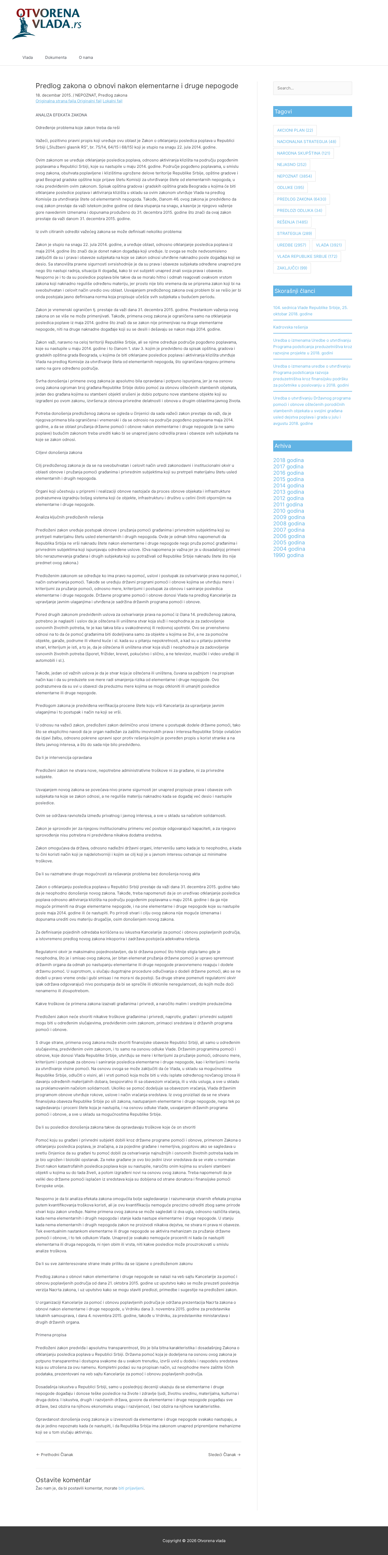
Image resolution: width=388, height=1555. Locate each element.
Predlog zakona (112, 95)
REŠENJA (292, 222)
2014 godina (288, 485)
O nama (86, 57)
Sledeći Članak (224, 1454)
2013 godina (288, 492)
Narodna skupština (303, 153)
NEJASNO (291, 164)
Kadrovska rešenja (290, 327)
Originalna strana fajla (56, 100)
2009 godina (289, 517)
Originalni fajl (89, 100)
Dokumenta (56, 57)
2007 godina (289, 530)
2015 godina (288, 479)
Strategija (294, 233)
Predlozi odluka (299, 210)
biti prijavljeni (131, 1488)
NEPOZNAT (85, 95)
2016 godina (288, 473)
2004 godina (289, 549)
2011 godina (288, 504)
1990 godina (288, 555)
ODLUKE (290, 187)
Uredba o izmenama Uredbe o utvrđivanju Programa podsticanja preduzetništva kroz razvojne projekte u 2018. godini (312, 346)
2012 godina (288, 498)
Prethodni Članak (54, 1454)
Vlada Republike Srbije (307, 256)
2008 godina (289, 523)
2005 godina (289, 542)
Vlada (27, 57)
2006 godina (289, 536)
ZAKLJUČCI (292, 267)
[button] (363, 57)
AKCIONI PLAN (295, 130)
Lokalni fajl (112, 100)
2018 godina (288, 460)
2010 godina (288, 511)
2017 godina (288, 466)
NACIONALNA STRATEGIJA (306, 141)
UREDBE (291, 245)
